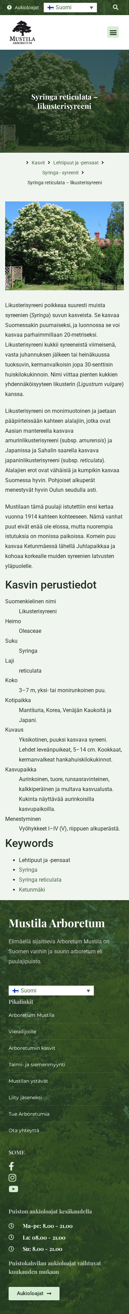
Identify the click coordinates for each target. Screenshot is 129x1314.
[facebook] (45, 1166)
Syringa (28, 870)
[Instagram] (45, 1177)
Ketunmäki (32, 889)
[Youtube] (45, 1189)
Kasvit (38, 162)
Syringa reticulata (40, 879)
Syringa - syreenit (60, 172)
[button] (70, 8)
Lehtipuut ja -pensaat (76, 162)
